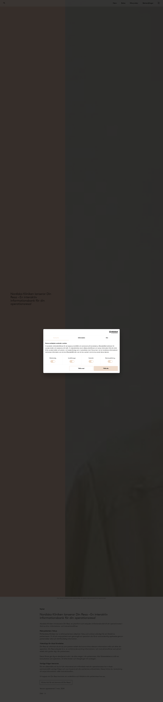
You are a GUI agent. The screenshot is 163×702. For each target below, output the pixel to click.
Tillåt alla (105, 368)
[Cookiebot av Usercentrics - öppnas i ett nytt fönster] (110, 332)
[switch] (72, 361)
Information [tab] (81, 337)
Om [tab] (107, 337)
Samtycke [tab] (56, 337)
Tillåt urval (81, 368)
